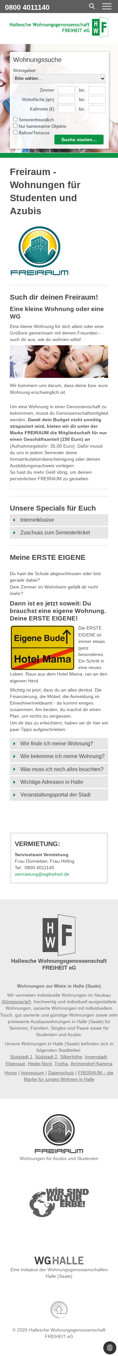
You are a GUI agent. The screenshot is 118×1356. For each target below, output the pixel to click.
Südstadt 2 (46, 1056)
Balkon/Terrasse (33, 132)
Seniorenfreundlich (35, 119)
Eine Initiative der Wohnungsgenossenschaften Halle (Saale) (59, 1272)
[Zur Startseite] (59, 35)
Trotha (61, 1063)
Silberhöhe (71, 1056)
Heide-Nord (40, 1063)
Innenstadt (96, 1056)
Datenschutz (61, 1072)
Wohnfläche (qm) (38, 99)
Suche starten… (79, 139)
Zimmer (47, 90)
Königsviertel (16, 1001)
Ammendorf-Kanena (91, 1063)
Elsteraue (15, 1063)
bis (82, 90)
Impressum (32, 1072)
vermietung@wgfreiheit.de (42, 874)
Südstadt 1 (21, 1056)
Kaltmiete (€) (42, 109)
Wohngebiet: (25, 70)
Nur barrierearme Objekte (41, 126)
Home (11, 1072)
